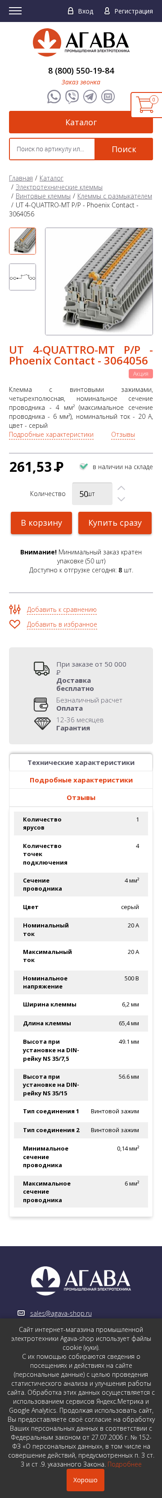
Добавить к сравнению (62, 609)
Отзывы (123, 434)
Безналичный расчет (89, 704)
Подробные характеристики (51, 434)
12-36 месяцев (80, 724)
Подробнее (125, 1464)
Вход (85, 11)
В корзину (41, 522)
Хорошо (85, 1480)
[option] (22, 241)
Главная (21, 178)
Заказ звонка (81, 82)
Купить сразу (115, 522)
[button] (121, 488)
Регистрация (133, 11)
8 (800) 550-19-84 (81, 70)
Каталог (81, 122)
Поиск (124, 149)
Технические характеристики (81, 762)
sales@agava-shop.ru (61, 1313)
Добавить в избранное (62, 624)
